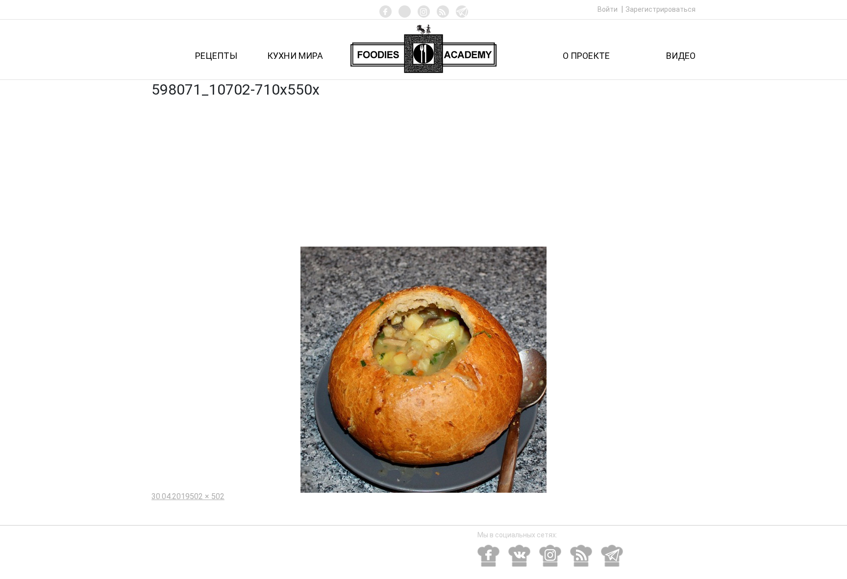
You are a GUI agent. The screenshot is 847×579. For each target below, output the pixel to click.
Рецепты (216, 55)
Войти (608, 9)
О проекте (586, 55)
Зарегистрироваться (660, 9)
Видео (681, 55)
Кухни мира (295, 55)
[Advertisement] (423, 173)
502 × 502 (207, 496)
